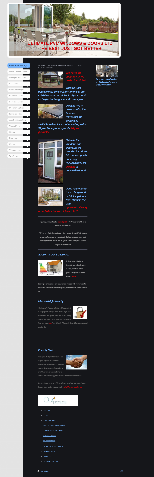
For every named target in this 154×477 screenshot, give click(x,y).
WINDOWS (46, 410)
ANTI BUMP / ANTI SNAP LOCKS (53, 446)
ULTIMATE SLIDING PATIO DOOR (53, 430)
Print (41, 471)
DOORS (45, 415)
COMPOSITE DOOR (49, 441)
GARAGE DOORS (48, 456)
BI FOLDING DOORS (49, 436)
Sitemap (46, 471)
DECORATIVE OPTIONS (50, 461)
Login (121, 470)
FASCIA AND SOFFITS (49, 451)
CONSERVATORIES (49, 420)
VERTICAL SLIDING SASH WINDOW (54, 425)
